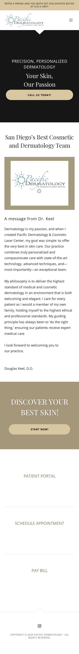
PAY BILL (40, 570)
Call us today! (39, 95)
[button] (71, 20)
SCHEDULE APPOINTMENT (39, 523)
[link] (24, 20)
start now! (40, 429)
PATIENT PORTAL (39, 476)
